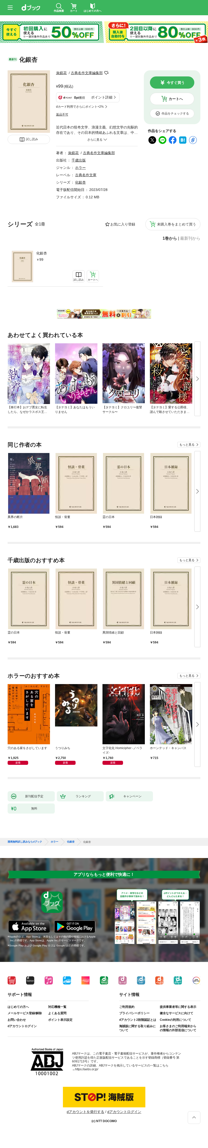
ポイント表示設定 (60, 1020)
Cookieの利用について (175, 1020)
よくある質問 (57, 1013)
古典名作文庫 (85, 175)
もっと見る (187, 444)
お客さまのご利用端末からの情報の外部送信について (178, 1028)
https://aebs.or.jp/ (86, 1069)
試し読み (32, 139)
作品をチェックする (175, 113)
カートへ (176, 99)
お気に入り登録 (122, 224)
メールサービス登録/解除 (25, 1013)
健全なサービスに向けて (176, 1013)
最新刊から (190, 238)
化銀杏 (41, 253)
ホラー (80, 168)
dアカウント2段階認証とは (137, 1020)
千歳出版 (79, 160)
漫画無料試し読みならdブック (25, 841)
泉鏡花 (61, 73)
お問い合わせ (17, 1020)
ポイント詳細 (101, 97)
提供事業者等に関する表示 (178, 1007)
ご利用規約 (126, 1007)
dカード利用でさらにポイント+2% (80, 106)
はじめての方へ (18, 1007)
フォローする (106, 72)
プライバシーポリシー (134, 1013)
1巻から (170, 238)
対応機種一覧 (57, 1007)
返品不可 (62, 114)
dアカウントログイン (22, 1026)
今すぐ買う (176, 82)
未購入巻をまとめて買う (176, 224)
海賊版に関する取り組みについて (137, 1028)
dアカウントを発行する (85, 1112)
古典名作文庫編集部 (87, 73)
